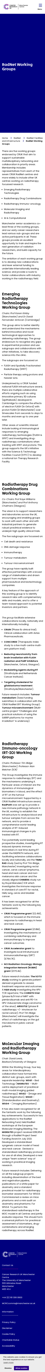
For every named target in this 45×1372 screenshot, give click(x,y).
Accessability (8, 1345)
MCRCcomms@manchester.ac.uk (18, 1303)
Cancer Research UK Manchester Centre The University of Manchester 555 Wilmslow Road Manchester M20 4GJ (18, 1282)
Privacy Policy (9, 1322)
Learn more (9, 1362)
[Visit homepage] (15, 6)
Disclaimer (7, 1328)
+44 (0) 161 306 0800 (12, 1297)
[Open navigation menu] (40, 6)
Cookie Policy (8, 1334)
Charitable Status (10, 1340)
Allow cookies (21, 1368)
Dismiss (8, 1368)
